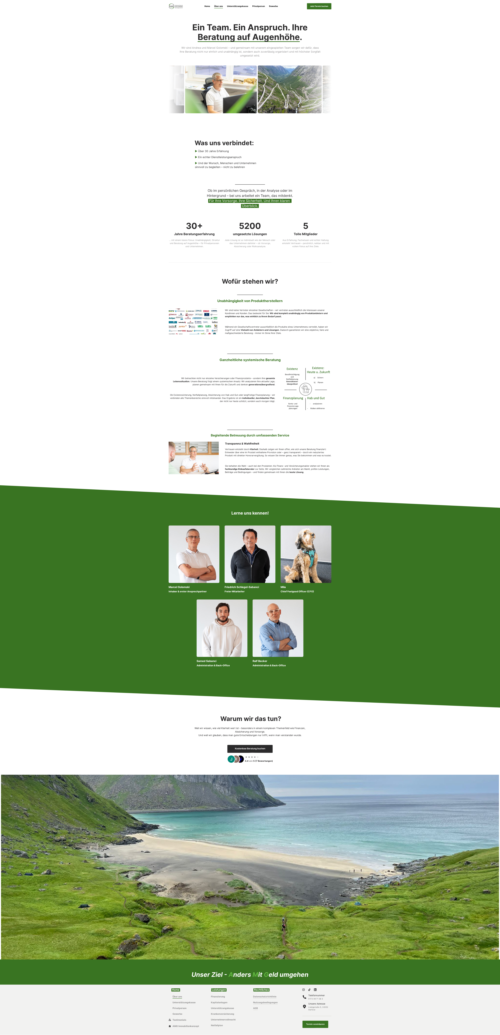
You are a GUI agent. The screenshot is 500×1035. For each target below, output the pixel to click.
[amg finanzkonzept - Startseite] (176, 6)
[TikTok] (310, 989)
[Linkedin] (316, 989)
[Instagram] (304, 989)
